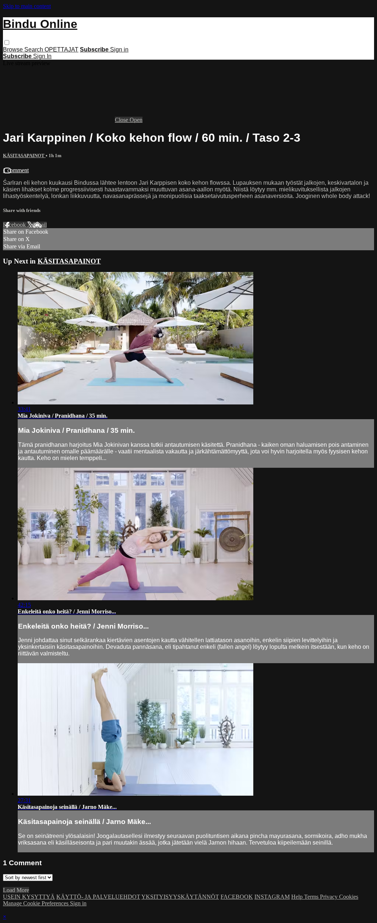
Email (40, 225)
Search (34, 49)
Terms (312, 897)
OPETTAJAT (61, 49)
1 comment (16, 170)
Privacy (329, 897)
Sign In (42, 56)
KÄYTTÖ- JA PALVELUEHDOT (98, 897)
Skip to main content (27, 6)
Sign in (119, 49)
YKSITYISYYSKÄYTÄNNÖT (180, 897)
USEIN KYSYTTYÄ (29, 897)
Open (136, 120)
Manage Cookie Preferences (36, 903)
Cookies (348, 897)
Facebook (15, 225)
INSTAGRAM (272, 897)
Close (122, 120)
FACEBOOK (237, 897)
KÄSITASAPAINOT (24, 155)
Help (297, 897)
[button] (6, 42)
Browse (13, 49)
